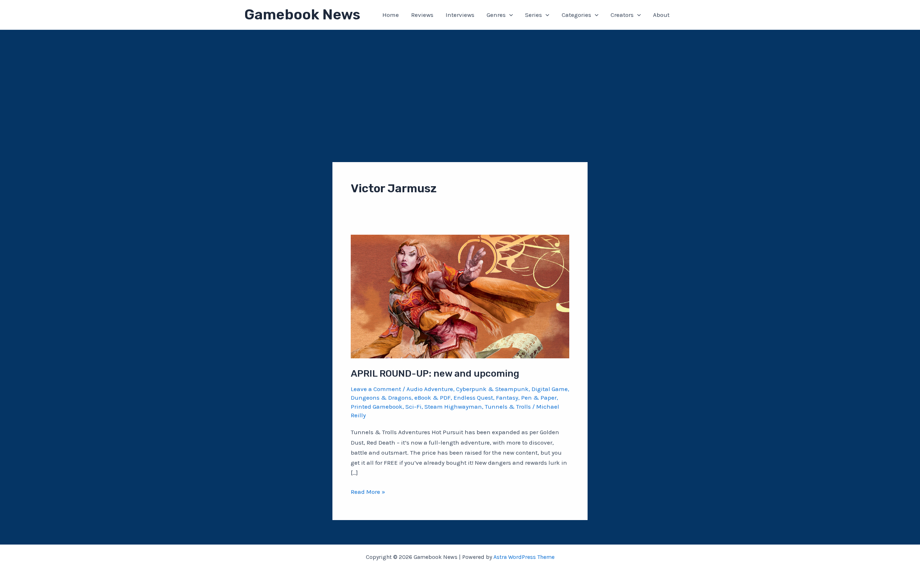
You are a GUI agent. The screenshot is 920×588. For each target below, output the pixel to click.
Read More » (368, 492)
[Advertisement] (460, 83)
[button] (509, 14)
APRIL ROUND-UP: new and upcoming (435, 373)
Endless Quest (473, 397)
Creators (622, 14)
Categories (576, 14)
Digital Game (550, 388)
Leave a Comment (376, 388)
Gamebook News (302, 14)
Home (390, 14)
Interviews (460, 14)
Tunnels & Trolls (508, 406)
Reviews (422, 14)
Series (533, 14)
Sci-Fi (413, 406)
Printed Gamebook (376, 406)
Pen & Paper (539, 397)
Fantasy (507, 397)
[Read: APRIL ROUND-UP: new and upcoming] (460, 295)
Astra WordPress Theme (524, 556)
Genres (496, 14)
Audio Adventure (429, 388)
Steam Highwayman (453, 406)
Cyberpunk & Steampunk (492, 388)
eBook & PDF (432, 397)
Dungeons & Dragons (381, 397)
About (661, 14)
